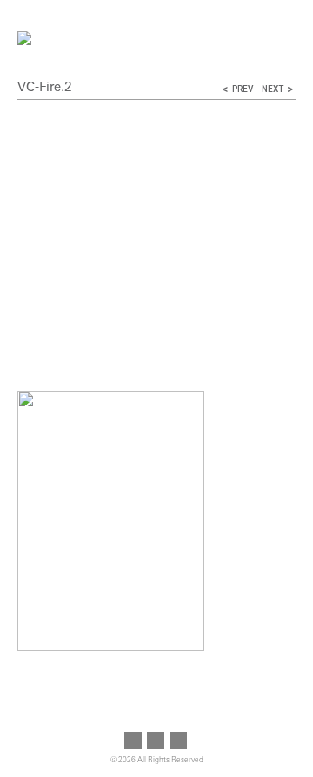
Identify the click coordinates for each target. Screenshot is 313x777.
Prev (242, 89)
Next (272, 89)
